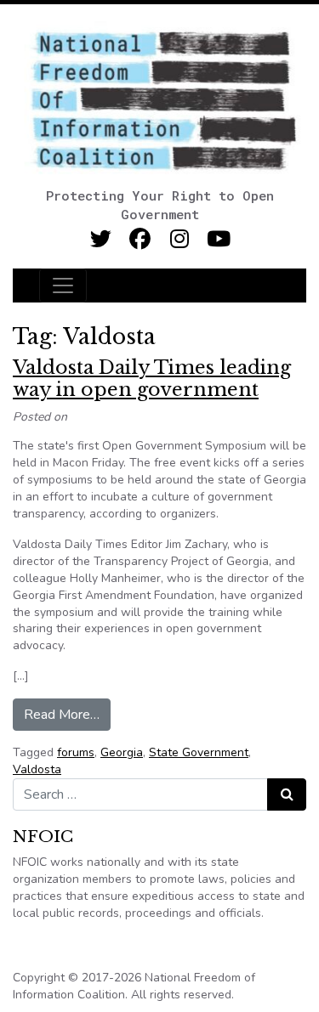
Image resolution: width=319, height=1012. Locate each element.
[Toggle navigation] (63, 285)
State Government (198, 752)
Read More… (67, 714)
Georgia (121, 752)
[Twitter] (101, 239)
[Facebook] (140, 239)
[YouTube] (218, 239)
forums (75, 752)
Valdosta (37, 769)
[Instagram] (179, 239)
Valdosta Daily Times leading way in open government (152, 378)
